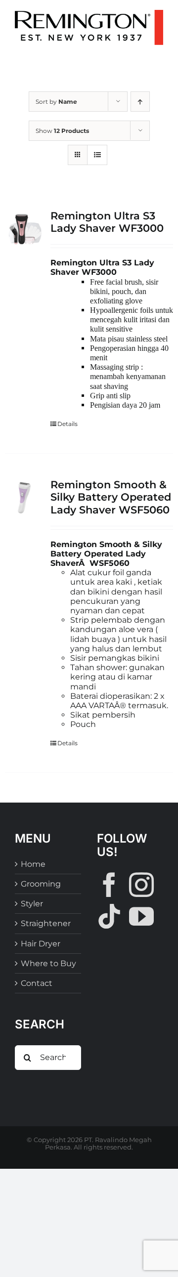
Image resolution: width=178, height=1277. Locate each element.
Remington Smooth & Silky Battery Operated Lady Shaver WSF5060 (110, 496)
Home (33, 864)
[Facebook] (109, 884)
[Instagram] (141, 884)
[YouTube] (141, 916)
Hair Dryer (40, 943)
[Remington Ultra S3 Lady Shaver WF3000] (24, 229)
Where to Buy (48, 963)
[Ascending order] (140, 101)
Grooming (41, 884)
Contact (36, 983)
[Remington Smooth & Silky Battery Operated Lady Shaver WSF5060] (24, 497)
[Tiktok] (109, 916)
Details (67, 423)
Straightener (46, 923)
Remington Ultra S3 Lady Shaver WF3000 (107, 222)
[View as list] (97, 155)
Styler (32, 903)
